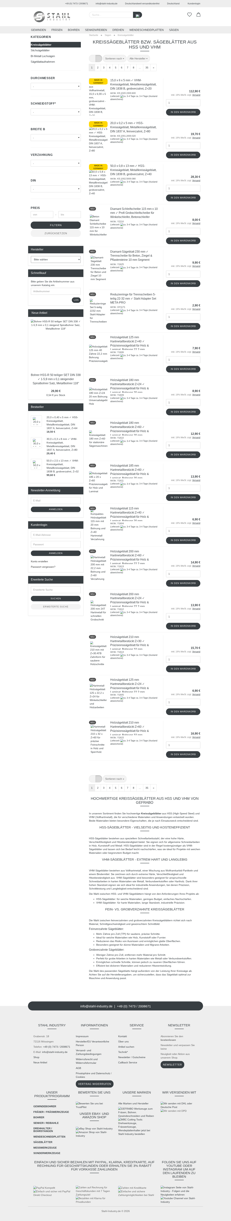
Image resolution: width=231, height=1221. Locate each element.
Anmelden (56, 509)
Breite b (38, 129)
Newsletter (124, 1057)
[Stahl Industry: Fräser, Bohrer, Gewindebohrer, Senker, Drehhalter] (52, 16)
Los (76, 300)
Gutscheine (138, 1057)
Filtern (56, 225)
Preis (35, 207)
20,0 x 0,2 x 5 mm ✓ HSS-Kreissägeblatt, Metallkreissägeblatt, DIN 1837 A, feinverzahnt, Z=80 (133, 127)
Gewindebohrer (44, 1106)
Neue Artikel (40, 1062)
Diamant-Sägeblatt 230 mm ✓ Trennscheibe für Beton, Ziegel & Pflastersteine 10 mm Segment (131, 255)
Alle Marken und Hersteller (133, 1103)
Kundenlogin (193, 3)
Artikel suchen (126, 1046)
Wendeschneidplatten (146, 29)
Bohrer (38, 1117)
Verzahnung (42, 154)
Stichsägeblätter (40, 50)
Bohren (74, 29)
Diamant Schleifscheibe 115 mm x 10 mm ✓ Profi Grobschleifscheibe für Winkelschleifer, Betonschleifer (134, 213)
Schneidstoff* (43, 103)
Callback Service (127, 1062)
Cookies (80, 1076)
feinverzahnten (119, 920)
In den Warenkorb (183, 112)
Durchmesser (43, 78)
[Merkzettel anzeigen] (189, 14)
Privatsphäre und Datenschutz (93, 1073)
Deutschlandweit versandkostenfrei (142, 3)
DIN (33, 180)
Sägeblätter (42, 1142)
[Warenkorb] (198, 14)
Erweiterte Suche (55, 606)
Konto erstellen (39, 561)
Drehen (118, 29)
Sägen (174, 29)
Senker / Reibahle (46, 1123)
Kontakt (122, 1036)
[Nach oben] (10, 1215)
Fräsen (56, 29)
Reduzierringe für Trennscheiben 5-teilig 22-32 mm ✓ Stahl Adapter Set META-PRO (133, 298)
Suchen (56, 598)
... (140, 67)
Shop (36, 1057)
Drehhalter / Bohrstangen (43, 1130)
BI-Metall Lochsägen (43, 56)
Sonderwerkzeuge (46, 1153)
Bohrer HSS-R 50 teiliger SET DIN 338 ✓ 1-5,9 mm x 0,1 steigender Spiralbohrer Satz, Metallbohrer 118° (56, 379)
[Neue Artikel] (80, 313)
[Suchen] (137, 15)
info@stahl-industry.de (106, 3)
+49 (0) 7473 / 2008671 (76, 3)
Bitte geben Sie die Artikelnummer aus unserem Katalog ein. (52, 283)
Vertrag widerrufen (94, 1084)
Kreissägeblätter (41, 44)
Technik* (123, 1052)
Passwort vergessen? (43, 566)
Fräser (38, 1111)
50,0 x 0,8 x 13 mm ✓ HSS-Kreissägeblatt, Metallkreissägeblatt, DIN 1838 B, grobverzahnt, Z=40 (133, 170)
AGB (78, 1068)
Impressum (82, 1036)
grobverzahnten (143, 920)
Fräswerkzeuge (57, 1111)
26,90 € (56, 391)
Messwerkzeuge (45, 1147)
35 (146, 67)
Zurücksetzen (56, 233)
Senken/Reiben (96, 29)
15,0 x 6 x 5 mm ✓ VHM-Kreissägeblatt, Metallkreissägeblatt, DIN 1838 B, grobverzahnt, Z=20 (133, 84)
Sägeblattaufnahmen (43, 61)
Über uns (123, 1041)
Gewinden (38, 29)
